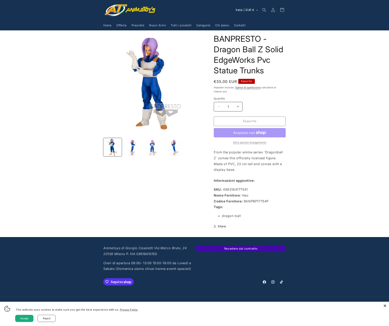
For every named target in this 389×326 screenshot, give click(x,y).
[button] (264, 9)
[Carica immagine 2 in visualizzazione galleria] (133, 147)
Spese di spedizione (248, 87)
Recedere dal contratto (241, 248)
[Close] (385, 306)
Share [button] (222, 226)
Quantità (219, 98)
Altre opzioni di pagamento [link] (249, 142)
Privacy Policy (129, 309)
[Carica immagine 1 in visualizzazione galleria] (112, 147)
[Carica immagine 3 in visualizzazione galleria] (153, 147)
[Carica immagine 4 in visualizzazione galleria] (174, 147)
